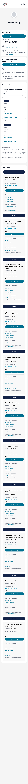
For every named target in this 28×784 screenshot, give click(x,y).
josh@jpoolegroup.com (10, 141)
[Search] (21, 4)
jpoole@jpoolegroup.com (10, 117)
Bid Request (8, 197)
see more (10, 54)
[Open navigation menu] (24, 4)
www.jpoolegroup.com (11, 47)
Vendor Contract (9, 343)
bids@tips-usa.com (12, 210)
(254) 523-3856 (8, 113)
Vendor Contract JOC (10, 206)
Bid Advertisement (9, 199)
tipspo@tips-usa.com (11, 70)
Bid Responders (9, 201)
